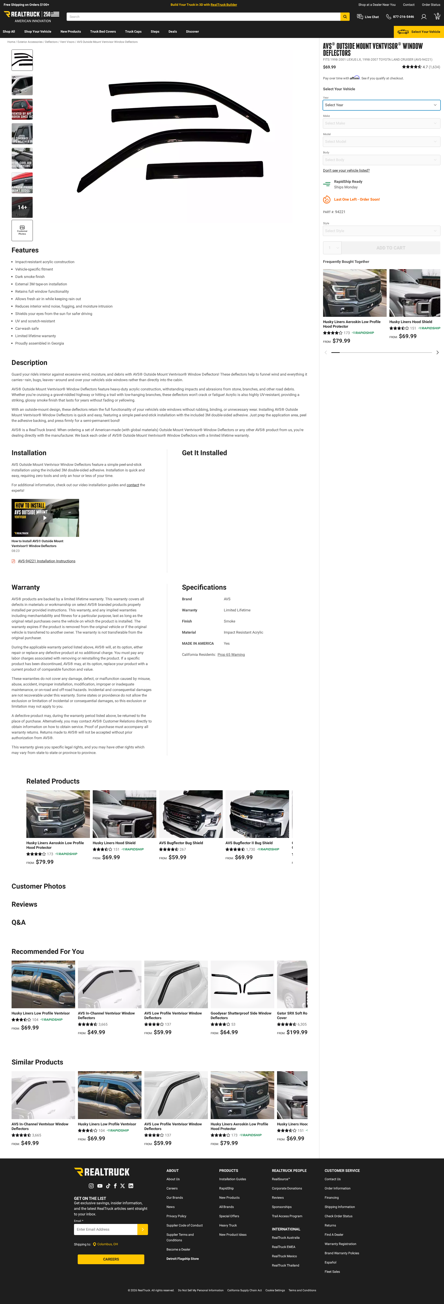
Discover (192, 31)
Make (326, 115)
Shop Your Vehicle (37, 31)
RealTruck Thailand (285, 1265)
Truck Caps (133, 31)
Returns (330, 1225)
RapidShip (226, 1188)
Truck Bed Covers (103, 31)
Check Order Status (338, 1216)
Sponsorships (282, 1207)
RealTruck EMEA (283, 1247)
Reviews (278, 1197)
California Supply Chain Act (244, 1290)
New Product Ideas (233, 1234)
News (170, 1207)
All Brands (226, 1207)
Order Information (338, 1188)
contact (133, 485)
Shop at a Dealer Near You (377, 4)
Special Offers (229, 1216)
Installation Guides (232, 1179)
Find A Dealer (334, 1234)
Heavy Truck (228, 1225)
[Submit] (142, 1229)
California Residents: (213, 654)
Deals (173, 31)
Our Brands (174, 1197)
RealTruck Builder (224, 4)
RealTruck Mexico (284, 1256)
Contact (409, 4)
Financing (332, 1197)
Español (330, 1262)
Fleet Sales (332, 1271)
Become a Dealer (178, 1249)
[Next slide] (437, 352)
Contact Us (333, 1179)
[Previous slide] (326, 352)
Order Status (431, 4)
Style (326, 223)
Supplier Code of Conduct (184, 1225)
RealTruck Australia (286, 1237)
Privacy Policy (176, 1216)
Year (326, 97)
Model (327, 134)
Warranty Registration (340, 1244)
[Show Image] (22, 60)
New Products (71, 31)
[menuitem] (9, 32)
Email (78, 1221)
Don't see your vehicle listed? (346, 170)
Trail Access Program (287, 1216)
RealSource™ (281, 1179)
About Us (173, 1179)
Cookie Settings (275, 1290)
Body (326, 152)
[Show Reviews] (421, 67)
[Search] (345, 16)
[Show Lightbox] (171, 136)
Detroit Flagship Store (182, 1258)
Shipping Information (340, 1207)
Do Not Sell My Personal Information (201, 1290)
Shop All (9, 31)
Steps (155, 31)
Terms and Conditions (302, 1290)
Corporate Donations (287, 1188)
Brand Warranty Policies (342, 1253)
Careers (172, 1188)
